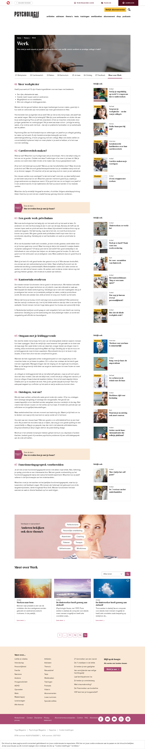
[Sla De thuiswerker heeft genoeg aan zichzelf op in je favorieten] (88, 580)
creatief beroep (45, 194)
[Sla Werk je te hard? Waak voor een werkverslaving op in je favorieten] (105, 241)
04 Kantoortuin (62, 75)
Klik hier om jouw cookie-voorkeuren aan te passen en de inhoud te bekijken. (105, 743)
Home (19, 38)
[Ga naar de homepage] (27, 15)
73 (80, 635)
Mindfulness (81, 548)
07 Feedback (100, 75)
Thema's (27, 38)
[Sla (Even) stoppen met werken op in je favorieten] (105, 177)
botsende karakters (39, 379)
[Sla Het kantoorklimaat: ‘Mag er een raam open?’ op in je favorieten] (105, 276)
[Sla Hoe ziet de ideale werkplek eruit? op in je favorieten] (105, 311)
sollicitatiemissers (70, 425)
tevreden (21, 115)
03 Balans (50, 75)
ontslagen (74, 397)
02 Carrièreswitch (36, 75)
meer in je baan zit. (67, 158)
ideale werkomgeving (35, 290)
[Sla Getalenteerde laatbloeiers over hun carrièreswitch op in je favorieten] (105, 142)
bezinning (53, 412)
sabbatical (76, 171)
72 (75, 635)
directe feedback (36, 490)
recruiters (34, 423)
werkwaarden (62, 117)
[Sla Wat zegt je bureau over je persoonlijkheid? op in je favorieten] (105, 293)
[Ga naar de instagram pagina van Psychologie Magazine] (121, 719)
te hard (23, 261)
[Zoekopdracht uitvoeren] (127, 574)
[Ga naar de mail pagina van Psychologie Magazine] (107, 719)
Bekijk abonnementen (115, 9)
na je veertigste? (36, 176)
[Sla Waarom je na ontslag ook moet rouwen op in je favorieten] (105, 411)
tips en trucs (72, 349)
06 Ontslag (88, 75)
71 (70, 635)
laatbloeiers (41, 184)
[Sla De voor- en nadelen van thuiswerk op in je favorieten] (105, 258)
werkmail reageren (22, 231)
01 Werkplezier (21, 75)
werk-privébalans (49, 233)
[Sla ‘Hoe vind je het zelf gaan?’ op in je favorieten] (105, 470)
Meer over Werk (114, 75)
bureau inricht (35, 300)
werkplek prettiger (45, 292)
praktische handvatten (58, 125)
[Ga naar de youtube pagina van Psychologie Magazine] (114, 719)
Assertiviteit (66, 537)
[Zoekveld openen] (129, 9)
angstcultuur (67, 359)
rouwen (33, 405)
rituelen (63, 295)
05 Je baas (76, 75)
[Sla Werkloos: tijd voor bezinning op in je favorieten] (105, 393)
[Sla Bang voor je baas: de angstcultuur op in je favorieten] (105, 359)
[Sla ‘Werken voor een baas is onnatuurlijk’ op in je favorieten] (105, 341)
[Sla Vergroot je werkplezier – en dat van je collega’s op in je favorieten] (105, 107)
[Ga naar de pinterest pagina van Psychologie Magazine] (127, 719)
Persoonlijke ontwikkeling (72, 531)
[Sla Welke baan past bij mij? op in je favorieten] (105, 124)
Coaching (80, 537)
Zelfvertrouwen (65, 548)
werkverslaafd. (37, 267)
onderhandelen (48, 477)
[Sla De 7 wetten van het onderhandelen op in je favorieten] (105, 487)
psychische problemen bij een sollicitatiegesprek (61, 435)
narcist (74, 377)
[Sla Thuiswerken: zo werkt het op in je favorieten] (105, 224)
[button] (128, 3)
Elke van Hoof (29, 133)
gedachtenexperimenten (45, 169)
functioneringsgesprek (23, 475)
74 (85, 635)
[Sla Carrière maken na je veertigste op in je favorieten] (105, 159)
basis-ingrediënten (44, 89)
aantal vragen (23, 117)
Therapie (79, 542)
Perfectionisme (72, 525)
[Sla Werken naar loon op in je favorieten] (49, 580)
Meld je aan (112, 669)
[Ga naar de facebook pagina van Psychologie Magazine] (100, 719)
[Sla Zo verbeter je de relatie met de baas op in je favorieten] (105, 376)
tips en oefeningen (48, 133)
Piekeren (66, 542)
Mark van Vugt (49, 349)
